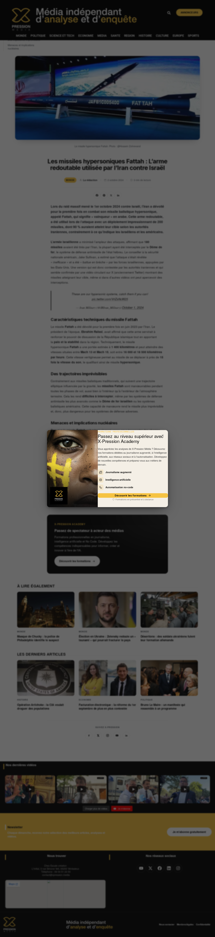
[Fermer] (162, 435)
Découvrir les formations (131, 495)
